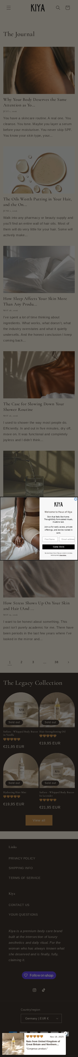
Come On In (58, 546)
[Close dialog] (75, 499)
